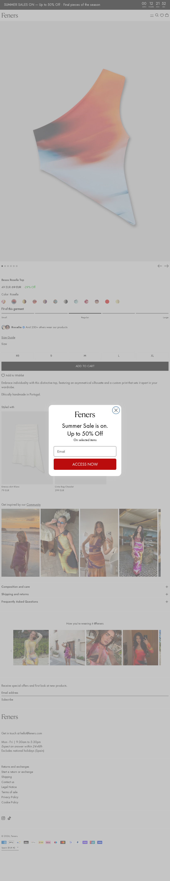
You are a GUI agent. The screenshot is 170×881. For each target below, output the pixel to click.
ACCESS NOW (85, 464)
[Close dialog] (116, 410)
